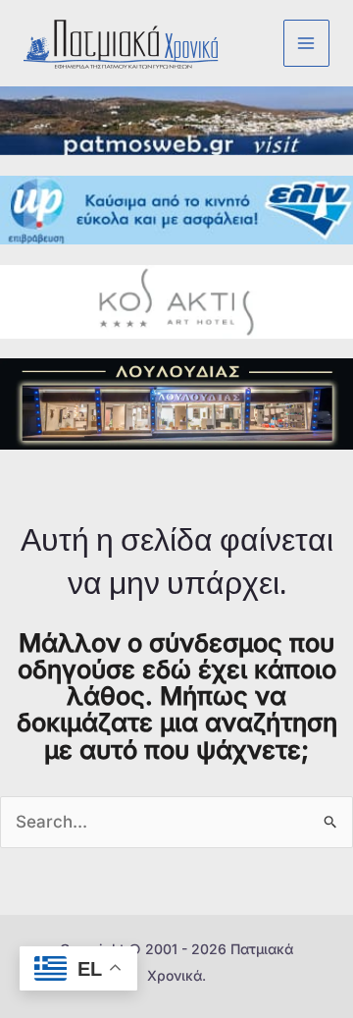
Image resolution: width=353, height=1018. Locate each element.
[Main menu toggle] (306, 43)
